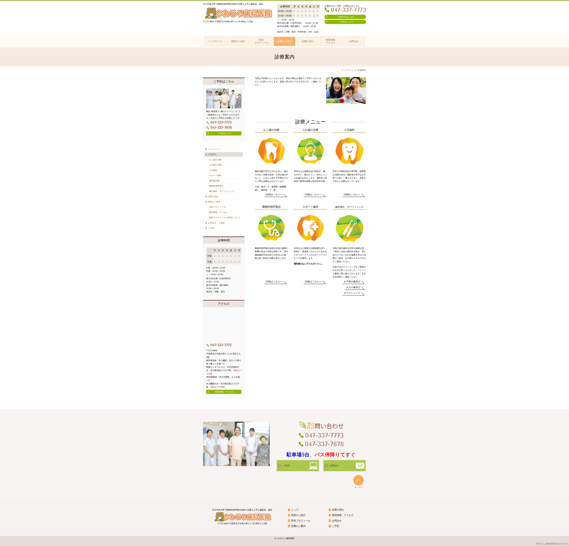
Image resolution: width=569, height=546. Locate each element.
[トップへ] (358, 480)
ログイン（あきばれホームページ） (552, 543)
